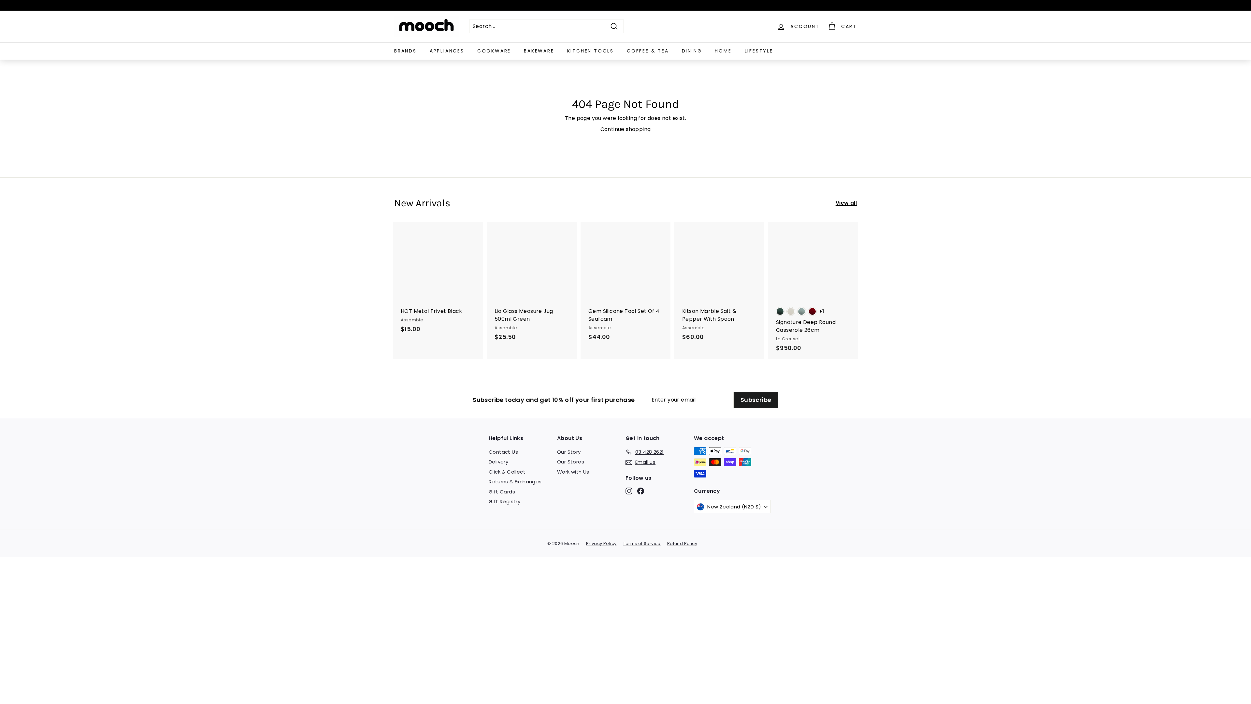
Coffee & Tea (648, 51)
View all (846, 203)
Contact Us (503, 451)
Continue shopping (625, 129)
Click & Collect (507, 471)
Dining (692, 51)
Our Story (569, 451)
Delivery (498, 461)
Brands (405, 51)
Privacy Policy (601, 543)
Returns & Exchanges (515, 481)
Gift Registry (504, 501)
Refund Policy (682, 543)
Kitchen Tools (590, 51)
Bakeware (539, 51)
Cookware (494, 51)
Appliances (447, 51)
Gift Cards (502, 491)
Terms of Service (641, 543)
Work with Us (573, 471)
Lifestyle (759, 51)
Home (723, 51)
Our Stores (570, 461)
